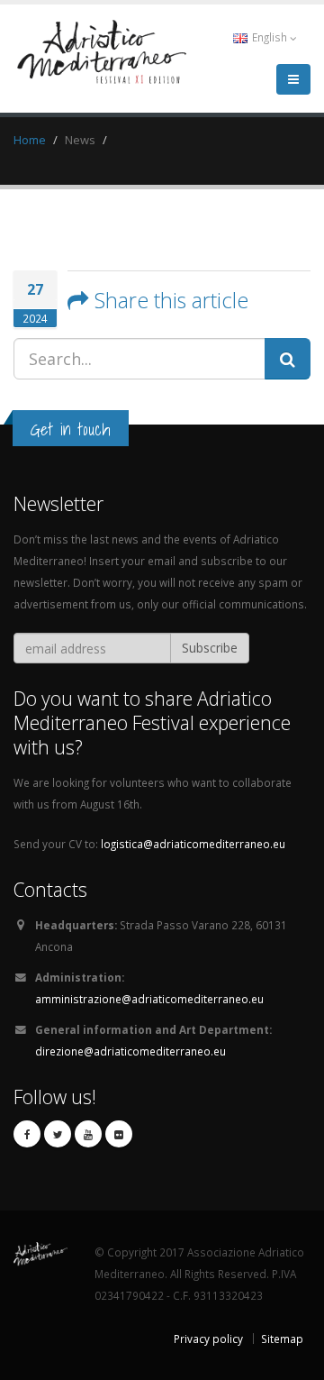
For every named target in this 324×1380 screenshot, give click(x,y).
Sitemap (282, 1338)
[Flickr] (118, 1133)
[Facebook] (27, 1133)
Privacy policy (208, 1338)
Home (30, 140)
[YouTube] (88, 1133)
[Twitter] (57, 1133)
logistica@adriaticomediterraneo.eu (193, 843)
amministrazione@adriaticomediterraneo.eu (149, 999)
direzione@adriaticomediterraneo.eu (130, 1051)
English (269, 37)
